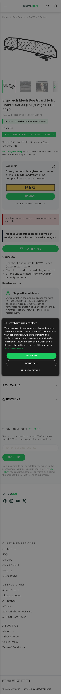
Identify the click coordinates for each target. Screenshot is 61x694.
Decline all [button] (31, 363)
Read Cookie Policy (13, 348)
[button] (30, 370)
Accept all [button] (31, 355)
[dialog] (30, 347)
